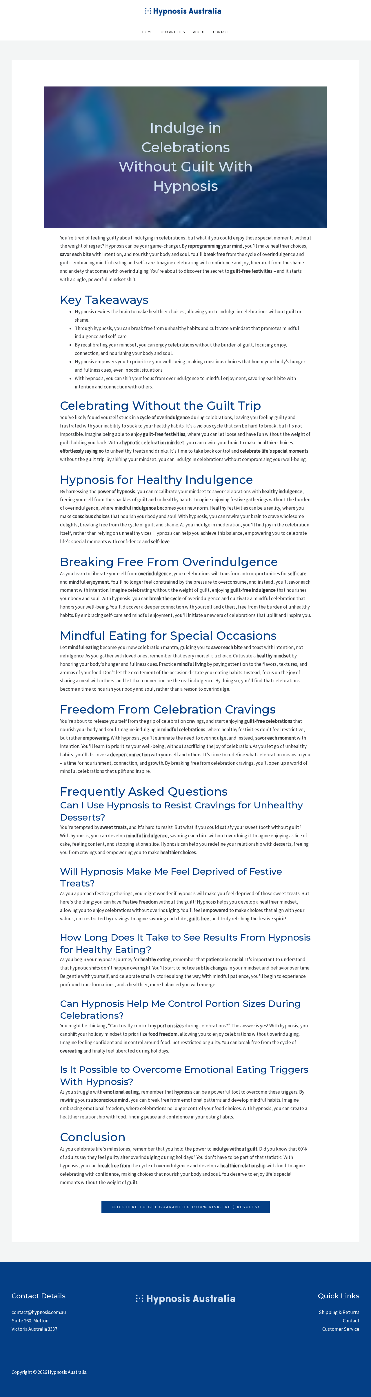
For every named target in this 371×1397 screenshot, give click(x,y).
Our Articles (173, 31)
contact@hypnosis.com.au (39, 1312)
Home (147, 31)
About (199, 31)
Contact (221, 31)
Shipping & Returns (339, 1312)
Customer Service (340, 1329)
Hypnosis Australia (67, 1372)
